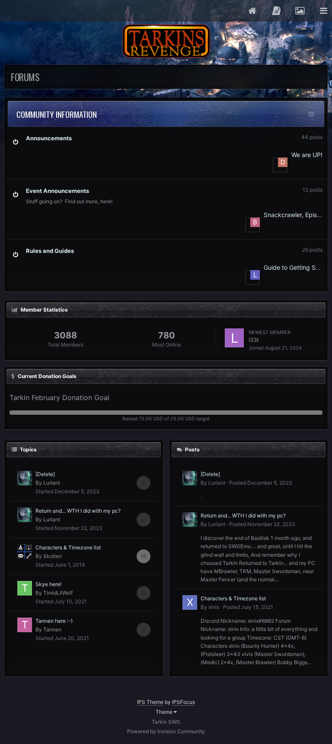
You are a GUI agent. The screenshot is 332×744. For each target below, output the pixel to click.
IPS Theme (150, 702)
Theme (165, 712)
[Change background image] (299, 11)
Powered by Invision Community (166, 731)
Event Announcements (57, 190)
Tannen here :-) (54, 621)
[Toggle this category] (311, 114)
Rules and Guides (50, 250)
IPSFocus (183, 702)
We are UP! (306, 154)
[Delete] (45, 474)
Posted (260, 482)
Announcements (49, 138)
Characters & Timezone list (68, 547)
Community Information (56, 114)
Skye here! (48, 584)
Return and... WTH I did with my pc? (78, 511)
